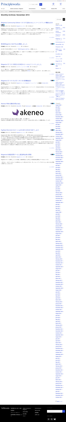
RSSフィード (59, 401)
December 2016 (59, 282)
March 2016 (58, 299)
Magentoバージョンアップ (30, 83)
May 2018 (58, 253)
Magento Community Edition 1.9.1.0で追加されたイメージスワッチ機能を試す (27, 23)
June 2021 (58, 206)
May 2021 (58, 208)
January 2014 (59, 346)
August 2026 (58, 105)
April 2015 (58, 321)
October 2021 (59, 200)
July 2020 (58, 214)
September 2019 (59, 231)
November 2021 (59, 198)
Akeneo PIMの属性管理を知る (10, 104)
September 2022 (59, 183)
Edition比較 (25, 411)
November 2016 (59, 284)
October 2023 (59, 159)
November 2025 (59, 116)
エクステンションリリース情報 (22, 66)
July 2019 (58, 235)
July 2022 (58, 186)
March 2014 (58, 342)
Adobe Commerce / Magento (16, 8)
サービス (3, 8)
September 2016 (59, 288)
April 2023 (58, 171)
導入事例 (24, 413)
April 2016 (58, 297)
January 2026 (59, 114)
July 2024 (58, 142)
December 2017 (59, 260)
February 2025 (59, 132)
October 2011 (59, 389)
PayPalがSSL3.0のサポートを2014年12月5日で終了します (20, 130)
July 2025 (58, 124)
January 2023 (59, 175)
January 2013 (59, 368)
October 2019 (59, 229)
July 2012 (58, 377)
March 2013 (58, 364)
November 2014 (59, 331)
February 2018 (59, 259)
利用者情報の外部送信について (16, 415)
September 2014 (59, 335)
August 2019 (58, 233)
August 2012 (58, 375)
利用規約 (12, 410)
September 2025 (59, 120)
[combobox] (35, 4)
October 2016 (59, 286)
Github (28, 70)
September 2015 (59, 311)
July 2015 (58, 315)
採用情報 (36, 412)
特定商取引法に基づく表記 (16, 408)
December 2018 (59, 245)
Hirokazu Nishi (45, 83)
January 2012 (59, 383)
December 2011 (59, 385)
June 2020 (58, 216)
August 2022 (58, 185)
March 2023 (58, 173)
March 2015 (58, 323)
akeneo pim (28, 106)
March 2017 (58, 278)
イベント (18, 46)
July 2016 (58, 292)
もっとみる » (52, 37)
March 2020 (58, 222)
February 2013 (59, 366)
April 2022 (58, 190)
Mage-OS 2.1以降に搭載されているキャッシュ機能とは (60, 95)
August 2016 (58, 290)
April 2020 (58, 220)
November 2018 (59, 247)
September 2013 (59, 354)
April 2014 (58, 340)
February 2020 (59, 223)
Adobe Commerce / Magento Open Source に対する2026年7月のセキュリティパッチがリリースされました (60, 85)
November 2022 (59, 179)
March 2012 (58, 379)
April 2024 (58, 148)
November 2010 (59, 395)
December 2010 (59, 393)
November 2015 (59, 307)
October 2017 (59, 264)
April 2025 (58, 128)
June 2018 (58, 251)
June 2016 (58, 294)
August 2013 (58, 356)
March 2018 (58, 257)
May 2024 (58, 146)
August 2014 (58, 336)
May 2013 (58, 362)
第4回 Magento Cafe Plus (23, 49)
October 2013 (59, 352)
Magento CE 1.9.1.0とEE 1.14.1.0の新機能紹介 (16, 81)
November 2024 (59, 134)
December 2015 (59, 305)
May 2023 (58, 169)
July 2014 (58, 338)
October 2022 (59, 181)
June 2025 (58, 126)
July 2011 (58, 391)
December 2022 (59, 177)
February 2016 (59, 301)
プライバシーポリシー (15, 412)
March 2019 (58, 241)
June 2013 (58, 360)
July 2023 (58, 165)
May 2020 (58, 218)
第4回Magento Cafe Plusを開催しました (14, 44)
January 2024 (59, 153)
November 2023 (59, 157)
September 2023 (59, 161)
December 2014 (59, 329)
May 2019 (58, 239)
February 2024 (59, 151)
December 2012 (59, 370)
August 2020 (58, 212)
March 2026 (58, 112)
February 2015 (59, 325)
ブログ (63, 8)
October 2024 (59, 136)
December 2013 (59, 348)
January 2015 (59, 327)
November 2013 (59, 350)
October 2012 (59, 372)
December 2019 (59, 227)
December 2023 (59, 155)
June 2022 (58, 188)
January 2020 (59, 225)
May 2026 (58, 110)
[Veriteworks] (6, 408)
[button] (64, 0)
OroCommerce (32, 8)
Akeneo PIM (54, 8)
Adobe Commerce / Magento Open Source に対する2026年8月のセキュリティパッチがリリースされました (60, 77)
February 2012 (59, 381)
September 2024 (59, 138)
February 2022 (59, 192)
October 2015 (59, 309)
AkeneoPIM (18, 106)
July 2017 (58, 270)
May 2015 (58, 319)
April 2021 (58, 210)
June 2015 (58, 317)
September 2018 (59, 249)
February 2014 (59, 344)
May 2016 (58, 296)
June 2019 (58, 237)
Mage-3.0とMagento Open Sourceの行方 (60, 99)
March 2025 (58, 130)
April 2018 (58, 255)
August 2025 (58, 122)
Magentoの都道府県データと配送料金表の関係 (16, 154)
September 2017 (59, 266)
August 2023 (58, 163)
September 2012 (59, 373)
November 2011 (59, 387)
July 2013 (58, 358)
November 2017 (59, 262)
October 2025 (59, 118)
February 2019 (59, 243)
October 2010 (59, 397)
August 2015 (58, 313)
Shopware (43, 8)
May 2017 (58, 274)
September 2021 (59, 202)
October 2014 (59, 333)
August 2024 (58, 140)
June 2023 (58, 167)
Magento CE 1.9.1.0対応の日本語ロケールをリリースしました (21, 64)
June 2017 (58, 272)
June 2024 (58, 144)
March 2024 (58, 149)
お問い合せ (37, 414)
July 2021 (58, 204)
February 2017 (59, 280)
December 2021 (59, 196)
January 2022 (59, 194)
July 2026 (58, 107)
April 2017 (58, 276)
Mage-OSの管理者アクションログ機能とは (60, 91)
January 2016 (59, 303)
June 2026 (58, 109)
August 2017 (58, 268)
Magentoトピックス (20, 26)
